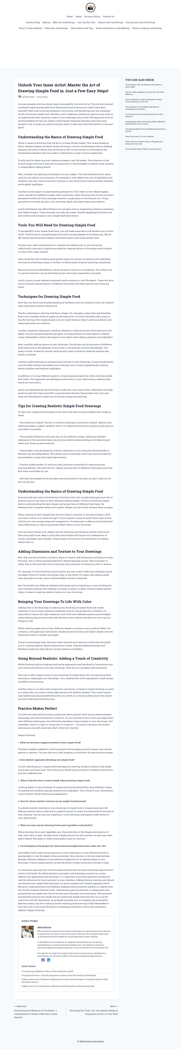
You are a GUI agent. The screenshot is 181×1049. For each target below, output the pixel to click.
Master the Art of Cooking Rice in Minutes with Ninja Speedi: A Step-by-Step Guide (59, 986)
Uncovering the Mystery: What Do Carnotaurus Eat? (143, 149)
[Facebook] (43, 960)
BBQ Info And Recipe (64, 22)
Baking (46, 22)
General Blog (33, 22)
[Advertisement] (90, 49)
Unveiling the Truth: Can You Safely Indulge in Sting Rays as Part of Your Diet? (93, 1010)
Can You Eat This (86, 22)
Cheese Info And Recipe (110, 22)
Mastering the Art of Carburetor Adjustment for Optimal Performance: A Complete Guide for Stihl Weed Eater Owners (64, 980)
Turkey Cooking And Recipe (147, 28)
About (78, 16)
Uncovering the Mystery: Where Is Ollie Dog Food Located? (48, 971)
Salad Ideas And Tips (82, 28)
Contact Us (108, 16)
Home (70, 16)
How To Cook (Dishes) (30, 28)
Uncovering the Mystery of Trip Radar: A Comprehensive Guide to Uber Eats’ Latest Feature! (35, 1012)
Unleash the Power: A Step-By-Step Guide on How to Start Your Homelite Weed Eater (59, 975)
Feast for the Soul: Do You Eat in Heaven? (139, 136)
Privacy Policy (92, 16)
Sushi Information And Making (113, 28)
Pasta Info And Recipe (56, 28)
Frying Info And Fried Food (140, 22)
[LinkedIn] (48, 960)
